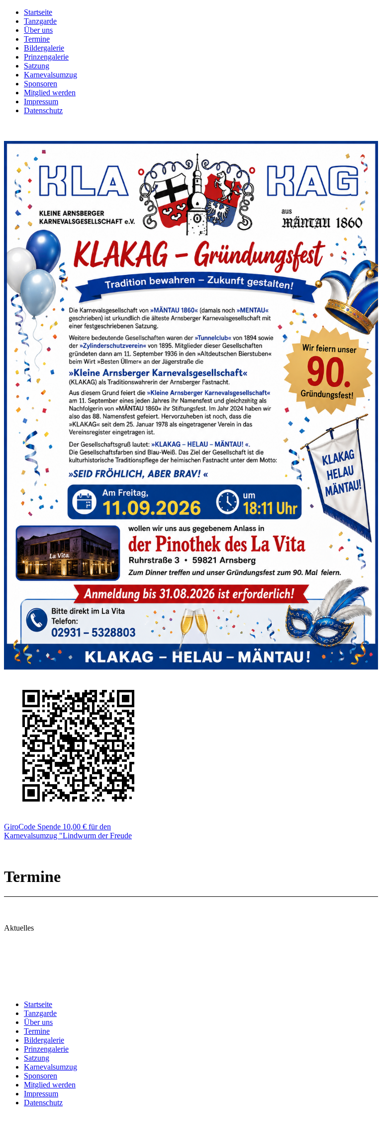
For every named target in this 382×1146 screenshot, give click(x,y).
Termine (37, 39)
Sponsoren (40, 83)
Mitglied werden (50, 92)
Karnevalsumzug (50, 74)
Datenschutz (43, 110)
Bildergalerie (44, 48)
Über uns (38, 30)
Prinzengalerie (46, 57)
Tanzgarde (40, 21)
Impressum (41, 101)
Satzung (36, 66)
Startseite (38, 12)
